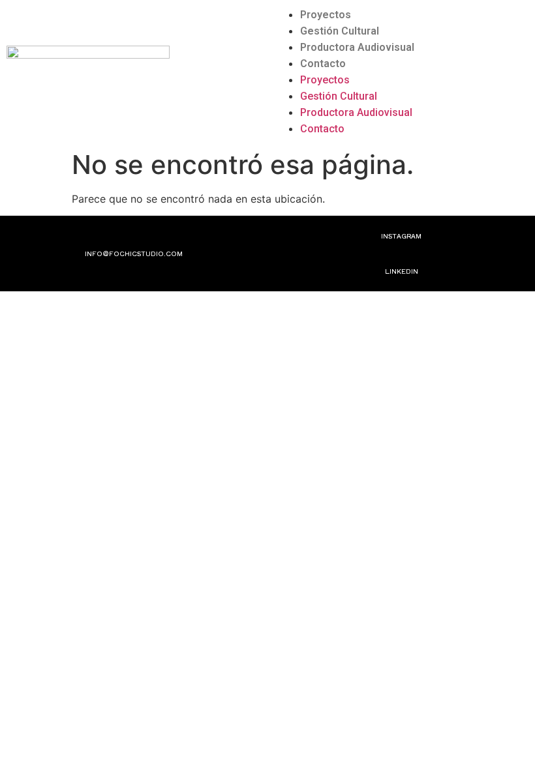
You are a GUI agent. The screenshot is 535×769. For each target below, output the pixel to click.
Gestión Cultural (339, 31)
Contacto (323, 63)
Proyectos (325, 14)
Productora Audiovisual (357, 47)
